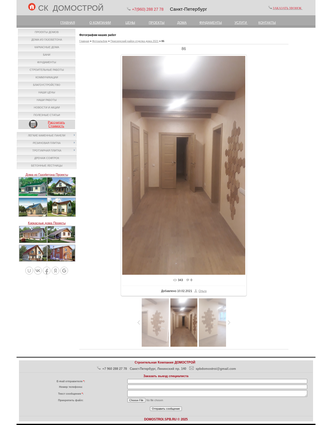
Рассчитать (56, 122)
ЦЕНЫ (130, 23)
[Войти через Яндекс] (55, 270)
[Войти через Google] (64, 270)
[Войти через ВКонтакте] (38, 270)
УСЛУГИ (241, 23)
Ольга (203, 291)
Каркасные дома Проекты (47, 223)
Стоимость (56, 126)
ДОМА (182, 23)
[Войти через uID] (29, 270)
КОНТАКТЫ (267, 23)
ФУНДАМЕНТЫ (210, 23)
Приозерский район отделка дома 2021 (134, 41)
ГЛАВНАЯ (67, 23)
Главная (84, 41)
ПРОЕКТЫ (157, 23)
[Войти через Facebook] (47, 270)
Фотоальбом (99, 41)
